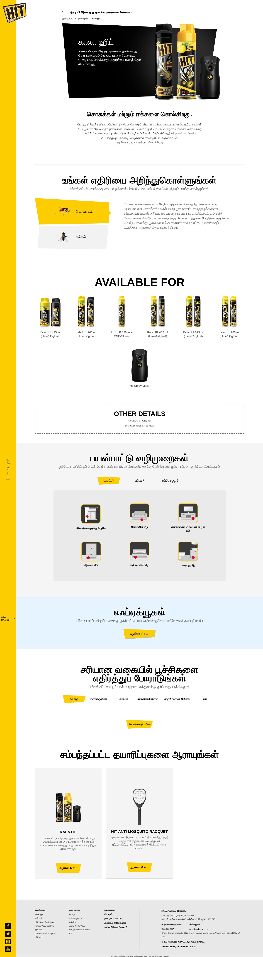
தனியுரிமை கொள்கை (113, 918)
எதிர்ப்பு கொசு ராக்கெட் (44, 926)
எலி (70, 933)
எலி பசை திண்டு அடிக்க (45, 933)
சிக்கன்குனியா (75, 918)
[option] (139, 535)
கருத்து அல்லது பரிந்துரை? (115, 927)
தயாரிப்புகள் (83, 18)
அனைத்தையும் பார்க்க (139, 724)
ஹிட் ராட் (38, 937)
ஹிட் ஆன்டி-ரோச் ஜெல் (44, 922)
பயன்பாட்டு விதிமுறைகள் (115, 923)
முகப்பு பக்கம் (67, 18)
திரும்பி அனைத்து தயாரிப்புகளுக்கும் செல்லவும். (102, 12)
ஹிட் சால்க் (39, 929)
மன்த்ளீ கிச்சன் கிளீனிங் (79, 929)
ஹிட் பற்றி (108, 914)
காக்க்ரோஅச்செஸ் (77, 926)
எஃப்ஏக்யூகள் (109, 910)
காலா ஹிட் (96, 18)
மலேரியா (73, 922)
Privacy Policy (147, 956)
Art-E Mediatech (186, 946)
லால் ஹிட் (38, 918)
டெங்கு (72, 914)
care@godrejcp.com (198, 929)
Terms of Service (160, 956)
